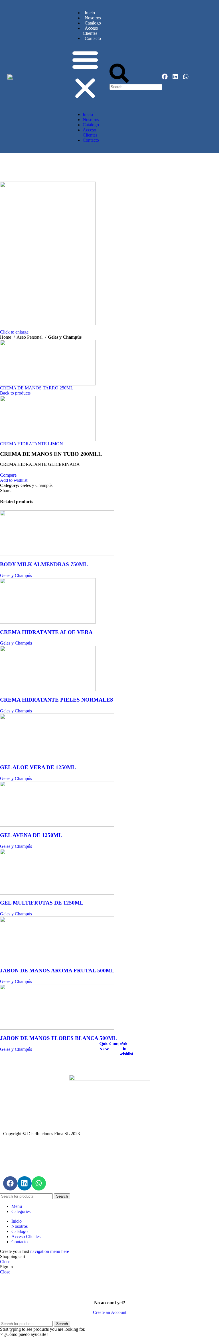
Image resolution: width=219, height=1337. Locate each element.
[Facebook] (164, 76)
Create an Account (109, 1312)
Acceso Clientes (90, 31)
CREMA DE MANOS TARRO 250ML (36, 387)
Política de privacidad (109, 1163)
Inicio (90, 12)
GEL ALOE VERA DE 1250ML (38, 767)
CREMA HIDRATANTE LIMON (31, 443)
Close (5, 1261)
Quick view (105, 1046)
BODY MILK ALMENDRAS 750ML (44, 564)
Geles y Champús (65, 337)
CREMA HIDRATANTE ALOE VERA (46, 632)
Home (6, 337)
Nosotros (93, 17)
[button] (85, 74)
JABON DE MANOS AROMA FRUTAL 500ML (57, 971)
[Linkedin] (175, 76)
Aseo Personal (30, 337)
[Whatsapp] (185, 76)
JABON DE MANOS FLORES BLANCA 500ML (58, 1038)
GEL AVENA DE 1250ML (31, 835)
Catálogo (93, 23)
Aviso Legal (110, 1153)
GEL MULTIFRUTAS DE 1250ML (42, 903)
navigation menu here (49, 1251)
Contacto (93, 38)
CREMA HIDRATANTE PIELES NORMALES (56, 700)
